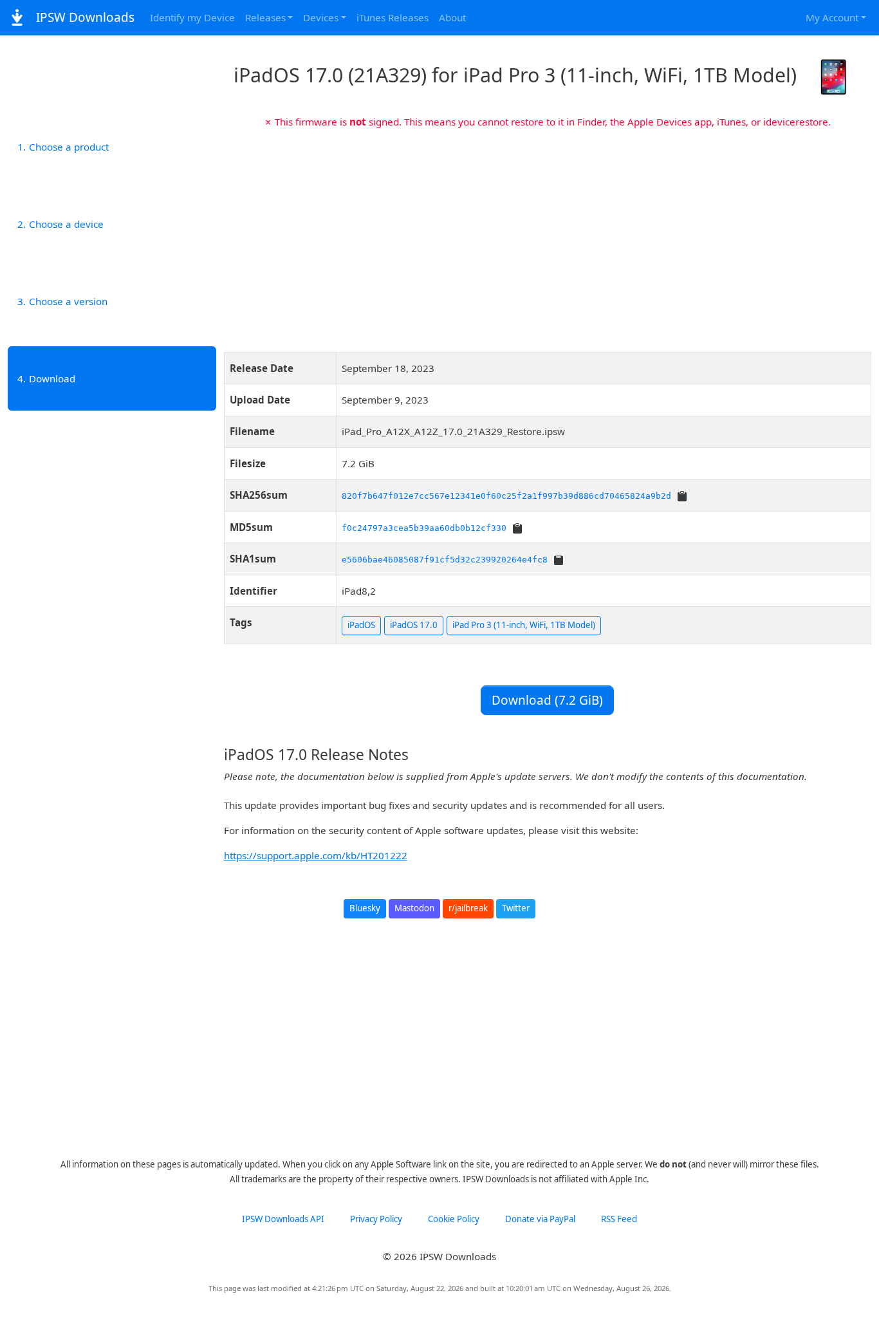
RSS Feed (619, 1219)
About (452, 17)
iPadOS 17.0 (414, 625)
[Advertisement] (548, 235)
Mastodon (414, 908)
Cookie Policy (453, 1219)
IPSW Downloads (83, 17)
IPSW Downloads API (283, 1219)
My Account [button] (832, 17)
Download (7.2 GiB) (547, 700)
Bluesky (364, 908)
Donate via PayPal (540, 1219)
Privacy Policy (376, 1219)
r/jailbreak (468, 908)
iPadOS (361, 625)
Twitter (516, 908)
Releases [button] (265, 17)
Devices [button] (320, 17)
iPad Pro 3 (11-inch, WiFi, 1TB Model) (523, 625)
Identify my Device (192, 17)
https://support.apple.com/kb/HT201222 (315, 855)
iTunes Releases (392, 17)
